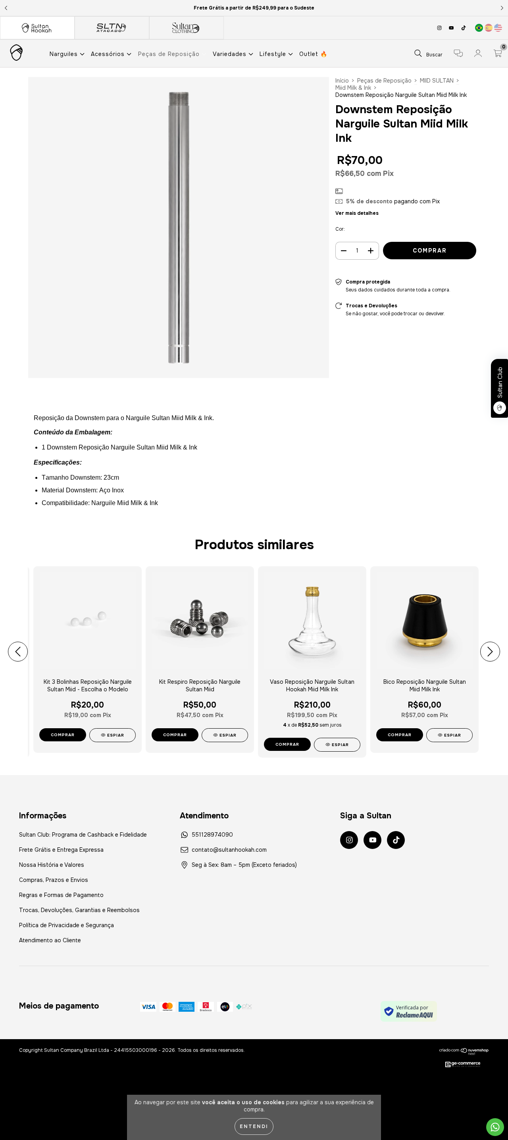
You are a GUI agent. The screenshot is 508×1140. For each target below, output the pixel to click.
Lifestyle (274, 54)
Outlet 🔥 (313, 54)
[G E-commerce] (463, 1065)
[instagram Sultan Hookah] (440, 27)
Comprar (63, 734)
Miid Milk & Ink (353, 87)
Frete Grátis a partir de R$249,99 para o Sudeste (254, 8)
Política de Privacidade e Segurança (66, 925)
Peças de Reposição (170, 54)
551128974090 (212, 834)
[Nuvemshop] (464, 1051)
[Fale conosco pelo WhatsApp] (495, 1127)
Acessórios (109, 54)
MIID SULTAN (437, 80)
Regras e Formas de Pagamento (61, 895)
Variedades (230, 54)
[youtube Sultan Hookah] (452, 27)
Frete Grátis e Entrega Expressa (61, 849)
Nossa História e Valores (51, 864)
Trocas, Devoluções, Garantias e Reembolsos (79, 910)
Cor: (340, 229)
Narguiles (65, 54)
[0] (497, 54)
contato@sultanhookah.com (229, 849)
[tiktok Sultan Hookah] (463, 27)
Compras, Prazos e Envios (53, 879)
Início (342, 80)
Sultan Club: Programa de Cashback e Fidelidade (83, 834)
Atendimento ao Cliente (50, 940)
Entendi (254, 1126)
